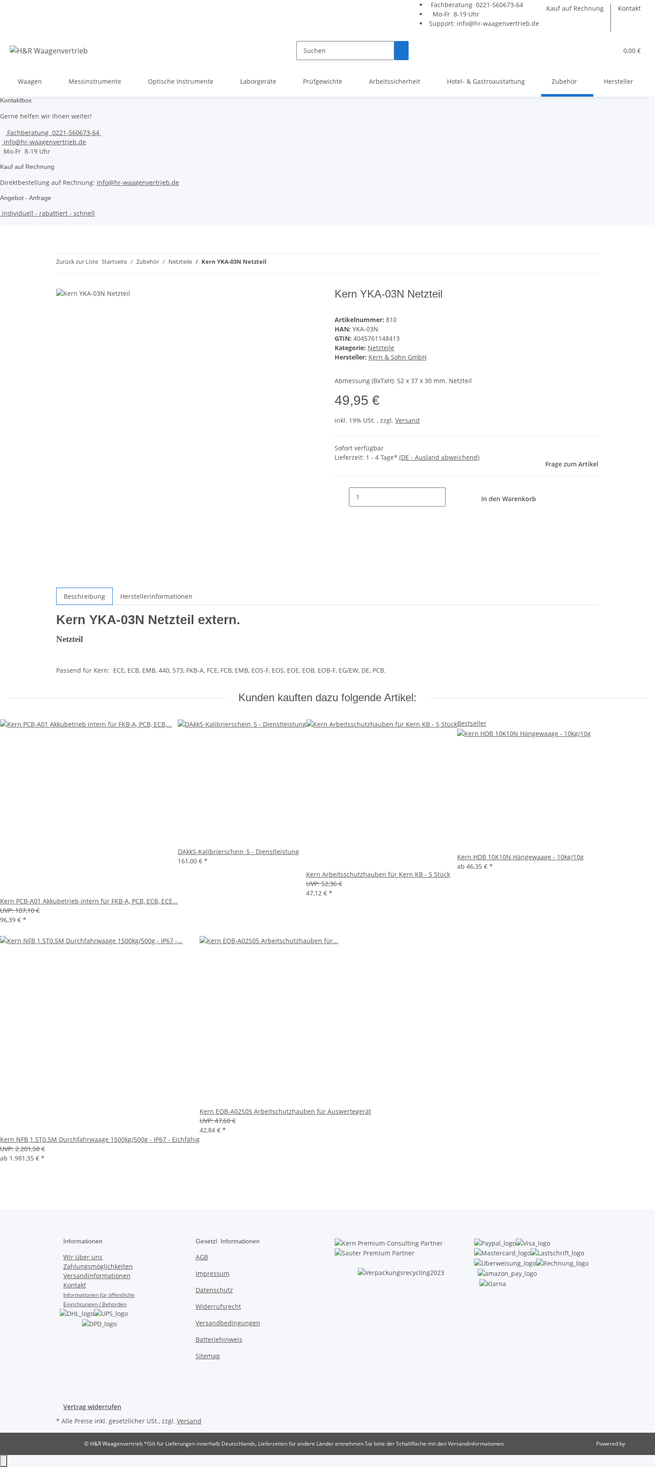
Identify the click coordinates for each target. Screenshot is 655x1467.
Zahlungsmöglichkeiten (98, 1266)
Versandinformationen (97, 1275)
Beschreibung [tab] (84, 596)
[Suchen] (401, 50)
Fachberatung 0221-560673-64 (476, 4)
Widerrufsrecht (218, 1306)
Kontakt (629, 8)
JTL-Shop (637, 1443)
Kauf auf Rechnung (575, 8)
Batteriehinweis (219, 1339)
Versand (407, 420)
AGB (202, 1257)
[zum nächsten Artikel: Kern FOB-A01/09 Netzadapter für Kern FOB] (289, 263)
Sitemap (208, 1356)
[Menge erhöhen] (453, 497)
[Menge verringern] (342, 497)
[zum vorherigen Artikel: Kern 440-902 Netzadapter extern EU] (273, 263)
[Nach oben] (3, 1461)
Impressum (212, 1273)
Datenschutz (214, 1290)
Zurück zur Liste (77, 261)
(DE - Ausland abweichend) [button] (439, 457)
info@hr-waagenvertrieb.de (498, 23)
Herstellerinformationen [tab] (156, 596)
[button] (607, 50)
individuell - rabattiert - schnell (47, 213)
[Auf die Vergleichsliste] (304, 304)
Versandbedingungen (228, 1323)
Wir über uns (82, 1257)
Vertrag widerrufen (92, 1406)
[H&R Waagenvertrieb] (49, 51)
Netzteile (381, 347)
